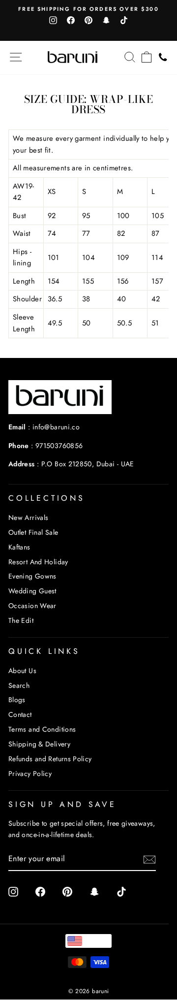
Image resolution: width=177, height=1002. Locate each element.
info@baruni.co (56, 427)
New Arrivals (28, 517)
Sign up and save (62, 804)
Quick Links (44, 651)
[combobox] (88, 941)
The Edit (20, 620)
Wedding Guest (32, 591)
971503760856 (59, 446)
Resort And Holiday (38, 562)
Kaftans (19, 547)
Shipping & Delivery (39, 744)
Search (19, 685)
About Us (22, 671)
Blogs (17, 700)
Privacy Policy (30, 773)
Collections (46, 498)
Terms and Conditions (42, 729)
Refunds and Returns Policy (50, 759)
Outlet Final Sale (33, 532)
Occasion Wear (32, 606)
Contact (20, 714)
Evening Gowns (32, 576)
